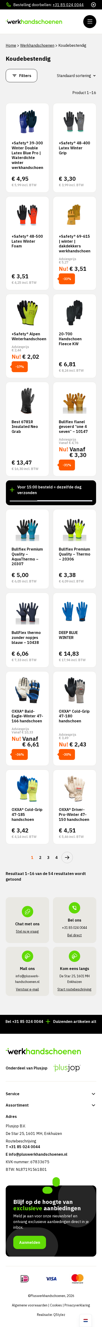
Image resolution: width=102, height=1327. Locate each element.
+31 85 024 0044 (68, 4)
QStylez (59, 1315)
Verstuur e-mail (27, 989)
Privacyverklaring (77, 1305)
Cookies (56, 1305)
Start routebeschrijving (74, 989)
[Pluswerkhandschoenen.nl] (34, 21)
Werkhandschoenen (37, 45)
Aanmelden (29, 1242)
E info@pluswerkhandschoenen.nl (36, 1154)
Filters (25, 75)
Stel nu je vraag (27, 931)
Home (11, 45)
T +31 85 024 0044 (23, 1146)
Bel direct (74, 935)
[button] (23, 500)
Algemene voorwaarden (29, 1305)
